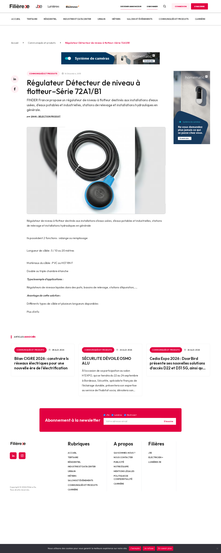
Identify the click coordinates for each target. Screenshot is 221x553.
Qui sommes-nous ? (124, 452)
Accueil (15, 19)
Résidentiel (50, 19)
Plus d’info (33, 311)
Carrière (200, 19)
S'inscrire (168, 421)
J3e (150, 452)
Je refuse (148, 548)
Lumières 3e (154, 462)
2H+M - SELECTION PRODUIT (46, 116)
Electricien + (155, 457)
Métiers (116, 19)
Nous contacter (123, 457)
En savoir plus (165, 548)
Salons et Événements (139, 19)
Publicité (119, 462)
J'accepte (135, 548)
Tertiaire (32, 19)
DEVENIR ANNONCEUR (131, 6)
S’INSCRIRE (199, 6)
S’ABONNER (152, 6)
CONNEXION (181, 6)
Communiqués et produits (174, 19)
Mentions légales (124, 471)
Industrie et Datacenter (77, 19)
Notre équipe (121, 466)
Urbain (101, 19)
